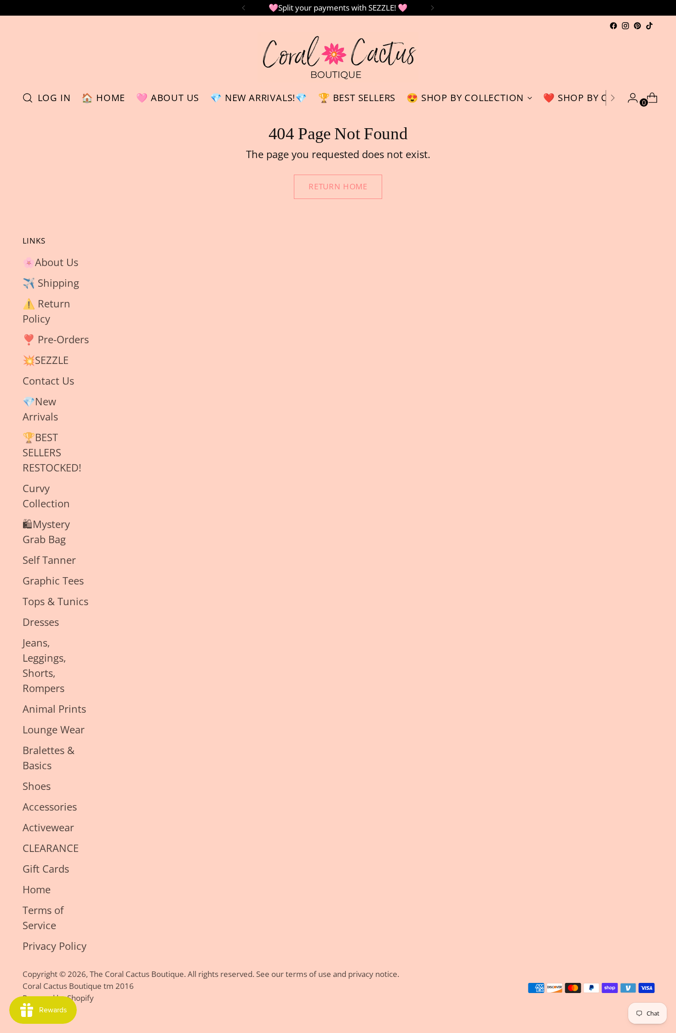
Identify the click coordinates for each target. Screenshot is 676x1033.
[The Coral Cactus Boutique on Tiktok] (649, 26)
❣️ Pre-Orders (56, 339)
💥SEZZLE (46, 360)
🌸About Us (50, 262)
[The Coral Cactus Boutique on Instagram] (625, 26)
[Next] (432, 8)
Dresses (41, 622)
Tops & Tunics (55, 601)
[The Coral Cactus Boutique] (338, 57)
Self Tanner (49, 560)
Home (37, 889)
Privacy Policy (54, 946)
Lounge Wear (54, 729)
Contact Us (48, 380)
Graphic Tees (53, 580)
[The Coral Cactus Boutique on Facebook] (613, 26)
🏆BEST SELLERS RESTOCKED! (52, 452)
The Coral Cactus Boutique (137, 974)
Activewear (48, 827)
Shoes (37, 786)
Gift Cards (46, 868)
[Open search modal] (27, 98)
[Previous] (244, 8)
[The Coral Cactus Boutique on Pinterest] (637, 26)
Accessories (50, 806)
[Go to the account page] (629, 98)
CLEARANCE (51, 848)
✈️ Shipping (51, 282)
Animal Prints (54, 708)
